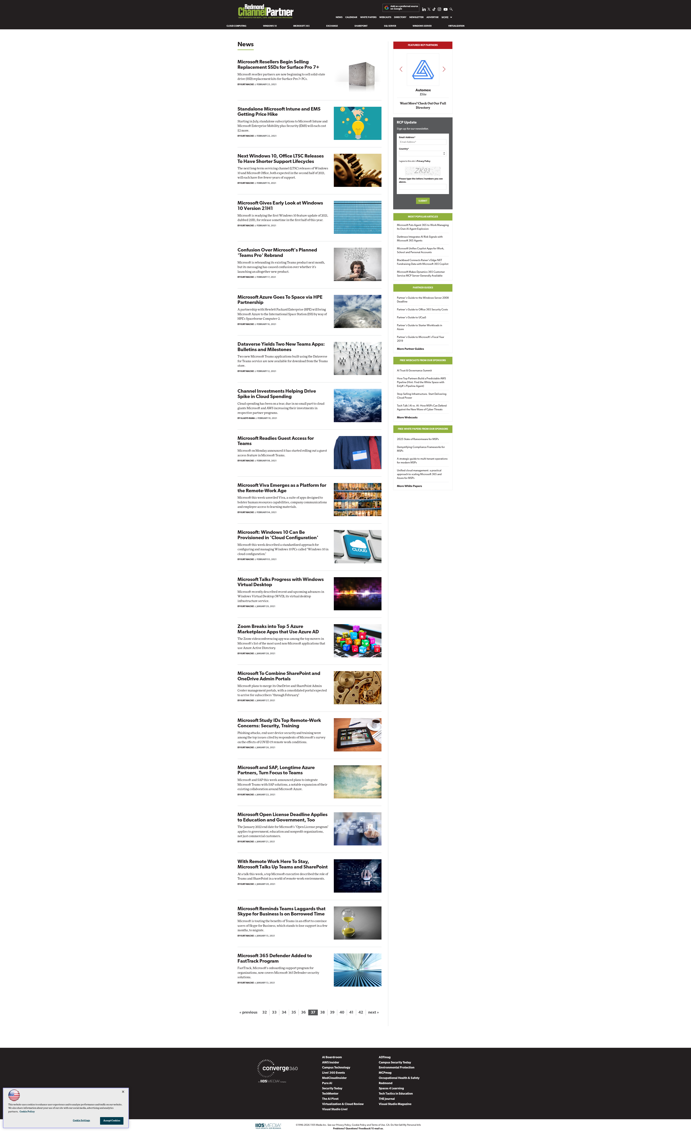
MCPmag (385, 1072)
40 (342, 1012)
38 (322, 1012)
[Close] (123, 1092)
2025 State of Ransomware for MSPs (418, 439)
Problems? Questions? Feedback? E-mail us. (358, 1128)
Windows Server (422, 26)
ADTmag (385, 1057)
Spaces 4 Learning (391, 1088)
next (444, 69)
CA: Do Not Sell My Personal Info (403, 1125)
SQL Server (390, 26)
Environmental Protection (396, 1067)
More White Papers (409, 486)
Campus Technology (336, 1067)
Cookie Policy (359, 1125)
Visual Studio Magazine (395, 1104)
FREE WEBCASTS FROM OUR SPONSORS (423, 360)
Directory (400, 17)
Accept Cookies (111, 1121)
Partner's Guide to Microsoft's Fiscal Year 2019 (420, 339)
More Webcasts (407, 417)
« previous (248, 1012)
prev (401, 69)
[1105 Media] (272, 1081)
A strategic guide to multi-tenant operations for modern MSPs (422, 461)
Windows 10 (270, 26)
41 (351, 1012)
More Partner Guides (410, 349)
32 (264, 1012)
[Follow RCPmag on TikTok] (434, 10)
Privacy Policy (423, 161)
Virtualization (456, 26)
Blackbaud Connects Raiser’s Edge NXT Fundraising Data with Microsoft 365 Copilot (422, 262)
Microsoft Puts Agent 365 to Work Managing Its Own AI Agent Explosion (423, 227)
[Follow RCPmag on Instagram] (439, 10)
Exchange (332, 26)
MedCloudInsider (334, 1078)
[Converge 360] (277, 1069)
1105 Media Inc (318, 1125)
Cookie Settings (81, 1120)
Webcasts (385, 17)
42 (360, 1012)
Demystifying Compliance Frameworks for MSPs (421, 449)
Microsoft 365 (301, 26)
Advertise (432, 17)
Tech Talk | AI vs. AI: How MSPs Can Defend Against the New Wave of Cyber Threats (422, 408)
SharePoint (360, 26)
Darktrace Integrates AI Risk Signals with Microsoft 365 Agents (420, 239)
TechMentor (330, 1093)
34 (284, 1012)
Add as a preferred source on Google (404, 7)
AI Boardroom (332, 1057)
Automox (423, 90)
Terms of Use (378, 1125)
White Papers (368, 17)
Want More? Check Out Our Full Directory (423, 105)
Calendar (351, 17)
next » (373, 1012)
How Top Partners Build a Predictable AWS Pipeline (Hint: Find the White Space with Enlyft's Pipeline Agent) (421, 382)
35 (293, 1012)
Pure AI (327, 1083)
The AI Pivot (330, 1099)
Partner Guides (423, 287)
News (339, 17)
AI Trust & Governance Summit (414, 370)
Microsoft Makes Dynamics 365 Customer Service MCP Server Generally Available (421, 274)
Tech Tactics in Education (396, 1093)
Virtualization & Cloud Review (343, 1104)
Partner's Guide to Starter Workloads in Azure (419, 327)
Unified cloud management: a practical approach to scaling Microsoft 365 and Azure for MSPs (419, 474)
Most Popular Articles (423, 216)
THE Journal (387, 1099)
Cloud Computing (236, 26)
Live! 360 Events (333, 1072)
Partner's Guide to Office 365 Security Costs (422, 309)
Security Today (332, 1088)
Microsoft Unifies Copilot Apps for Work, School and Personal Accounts (420, 250)
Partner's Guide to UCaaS (411, 317)
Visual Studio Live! (335, 1109)
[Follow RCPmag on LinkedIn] (424, 10)
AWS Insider (330, 1062)
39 (332, 1012)
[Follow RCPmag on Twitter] (429, 9)
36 (303, 1012)
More (445, 17)
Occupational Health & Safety (399, 1078)
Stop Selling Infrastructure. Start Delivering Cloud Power (421, 396)
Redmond (385, 1083)
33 (274, 1012)
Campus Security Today (395, 1062)
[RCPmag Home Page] (266, 12)
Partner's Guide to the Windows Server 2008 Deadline (423, 300)
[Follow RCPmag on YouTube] (446, 9)
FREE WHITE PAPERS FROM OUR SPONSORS (423, 429)
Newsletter (416, 17)
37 (313, 1012)
